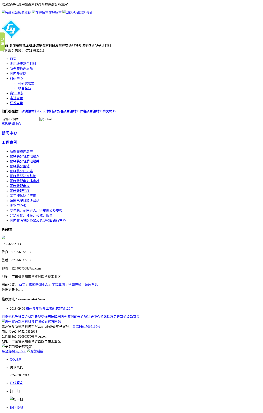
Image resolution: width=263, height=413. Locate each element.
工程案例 (9, 142)
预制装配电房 (20, 186)
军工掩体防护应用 (23, 196)
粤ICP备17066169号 (86, 326)
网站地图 (85, 12)
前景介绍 (80, 316)
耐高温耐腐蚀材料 (66, 111)
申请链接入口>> (14, 351)
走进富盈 (16, 98)
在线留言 (55, 12)
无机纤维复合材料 (23, 63)
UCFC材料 (45, 111)
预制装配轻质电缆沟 (24, 156)
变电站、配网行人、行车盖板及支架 (36, 210)
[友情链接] (35, 351)
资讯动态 (16, 93)
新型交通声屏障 (21, 68)
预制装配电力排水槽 (24, 181)
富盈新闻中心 (11, 124)
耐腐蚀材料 (29, 111)
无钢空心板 (18, 205)
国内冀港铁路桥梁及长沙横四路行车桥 (38, 220)
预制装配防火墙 (21, 171)
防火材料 (109, 111)
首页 (13, 58)
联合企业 (24, 88)
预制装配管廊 (20, 191)
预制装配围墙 (20, 166)
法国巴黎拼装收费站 (24, 200)
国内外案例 (18, 73)
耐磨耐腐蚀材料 (91, 111)
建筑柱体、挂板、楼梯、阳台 (31, 215)
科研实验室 (26, 83)
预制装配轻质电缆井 (24, 161)
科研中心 (16, 78)
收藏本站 (24, 12)
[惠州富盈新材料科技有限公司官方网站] (11, 36)
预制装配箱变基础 (23, 176)
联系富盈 (16, 103)
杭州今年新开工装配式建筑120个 (50, 308)
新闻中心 (9, 133)
